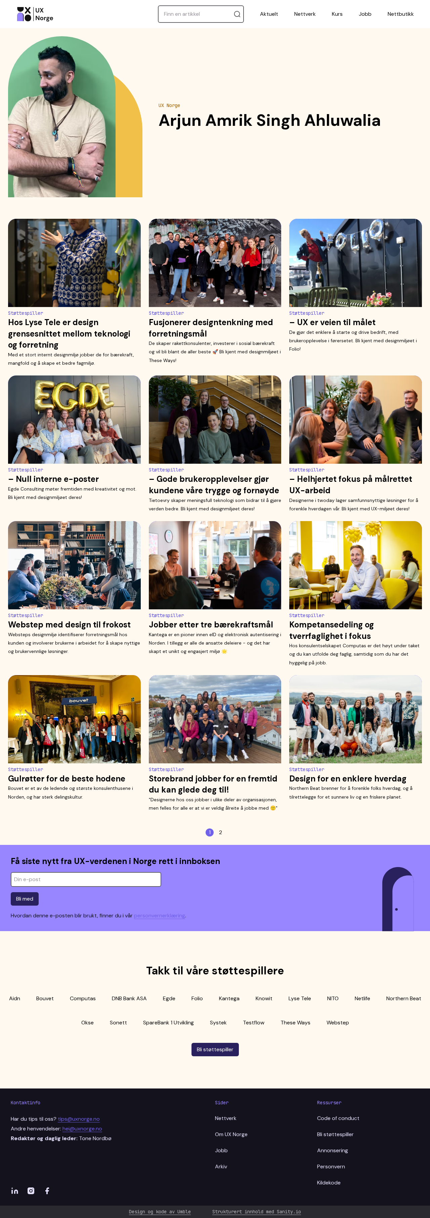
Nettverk (305, 13)
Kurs (337, 13)
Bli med (24, 898)
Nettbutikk (401, 13)
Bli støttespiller (215, 1049)
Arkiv (221, 1166)
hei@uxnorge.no (82, 1128)
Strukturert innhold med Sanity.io (256, 1212)
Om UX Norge (231, 1134)
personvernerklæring (159, 915)
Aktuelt (269, 13)
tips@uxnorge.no (79, 1118)
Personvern (331, 1166)
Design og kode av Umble (160, 1212)
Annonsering (332, 1150)
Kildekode (329, 1182)
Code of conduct (338, 1118)
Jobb (365, 13)
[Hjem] (35, 14)
